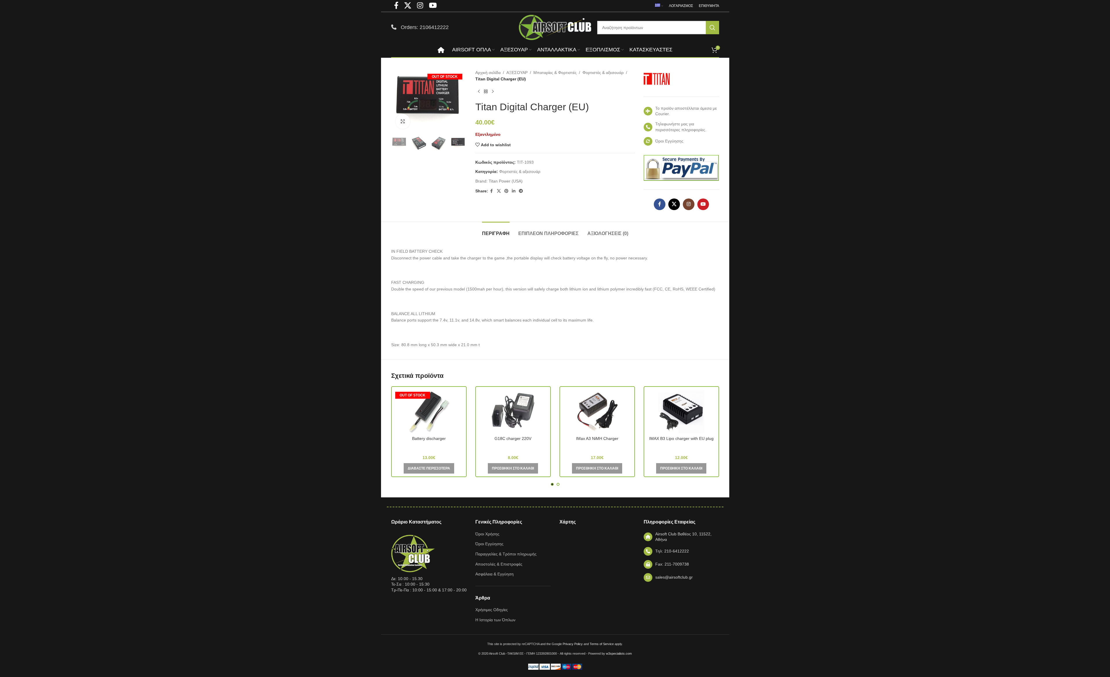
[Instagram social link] (688, 204)
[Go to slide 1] (552, 484)
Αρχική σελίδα (488, 72)
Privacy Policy (573, 644)
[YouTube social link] (703, 204)
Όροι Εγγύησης (489, 543)
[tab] (496, 230)
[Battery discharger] (429, 411)
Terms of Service (602, 644)
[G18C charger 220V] (513, 411)
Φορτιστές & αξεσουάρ (603, 72)
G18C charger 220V (512, 438)
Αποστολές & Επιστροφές (498, 564)
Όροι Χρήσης (487, 534)
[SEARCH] (712, 27)
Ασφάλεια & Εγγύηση (494, 574)
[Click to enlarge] (403, 121)
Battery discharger (429, 438)
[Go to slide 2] (558, 484)
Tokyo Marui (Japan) (429, 447)
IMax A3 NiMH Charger (597, 438)
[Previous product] (478, 91)
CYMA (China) (513, 447)
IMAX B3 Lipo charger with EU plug (681, 438)
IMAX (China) (597, 447)
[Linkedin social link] (513, 191)
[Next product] (492, 91)
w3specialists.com (619, 653)
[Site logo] (555, 27)
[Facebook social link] (491, 191)
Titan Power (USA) (506, 181)
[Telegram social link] (521, 191)
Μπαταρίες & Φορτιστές (555, 72)
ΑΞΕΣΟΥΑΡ (517, 72)
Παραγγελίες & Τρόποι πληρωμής (506, 554)
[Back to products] (485, 91)
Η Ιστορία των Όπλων (495, 620)
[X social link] (499, 191)
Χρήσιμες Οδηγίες (491, 609)
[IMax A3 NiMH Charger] (597, 411)
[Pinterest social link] (506, 191)
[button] (513, 468)
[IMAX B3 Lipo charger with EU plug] (681, 411)
